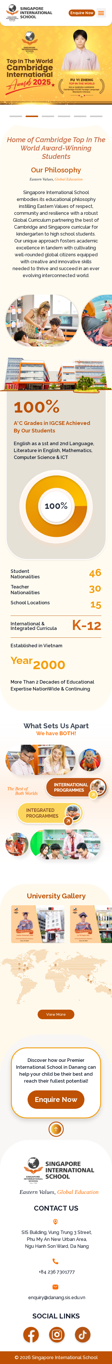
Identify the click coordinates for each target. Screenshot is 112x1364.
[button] (82, 13)
